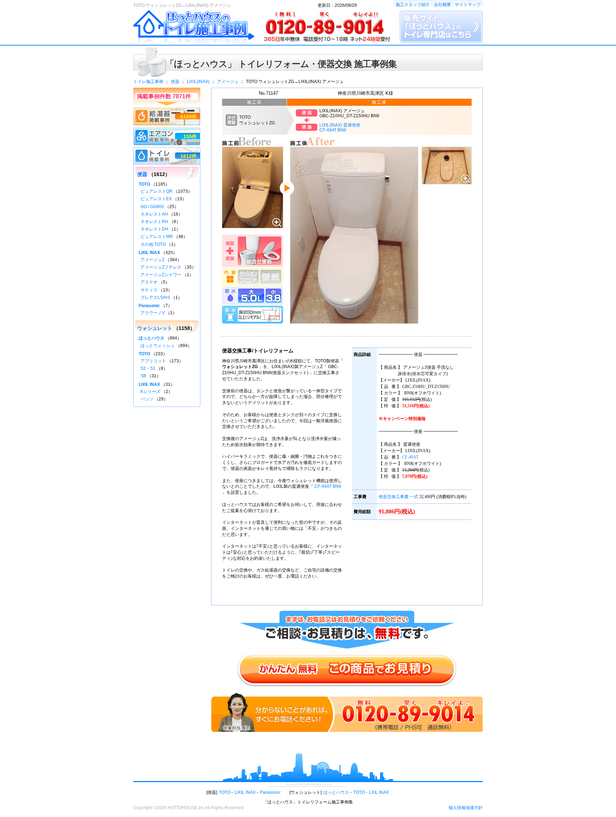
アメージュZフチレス (160, 267)
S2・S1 (147, 368)
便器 (142, 174)
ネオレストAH (154, 214)
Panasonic (149, 305)
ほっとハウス (151, 338)
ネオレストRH (154, 221)
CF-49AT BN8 (327, 486)
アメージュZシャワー (160, 274)
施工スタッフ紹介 (413, 4)
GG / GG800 (152, 206)
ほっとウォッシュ (157, 345)
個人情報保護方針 (465, 807)
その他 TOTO (153, 244)
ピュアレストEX (156, 198)
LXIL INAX (379, 792)
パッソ (146, 399)
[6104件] (166, 110)
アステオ (149, 282)
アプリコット (153, 360)
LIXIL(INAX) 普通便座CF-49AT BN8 (339, 128)
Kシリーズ (150, 391)
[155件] (166, 130)
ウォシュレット (154, 328)
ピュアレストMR (156, 236)
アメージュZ (152, 259)
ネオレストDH (154, 229)
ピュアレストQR (156, 191)
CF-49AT (410, 457)
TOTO (144, 184)
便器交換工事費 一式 (398, 496)
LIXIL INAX (149, 252)
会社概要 (442, 4)
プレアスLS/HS (155, 297)
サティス (149, 290)
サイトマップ (468, 4)
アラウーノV (152, 312)
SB (143, 375)
